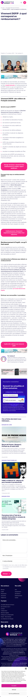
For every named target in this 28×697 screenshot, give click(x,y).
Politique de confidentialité (7, 614)
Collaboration (4, 610)
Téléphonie (3, 597)
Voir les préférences (14, 693)
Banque (2, 589)
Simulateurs (17, 593)
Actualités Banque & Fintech (7, 604)
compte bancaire (10, 85)
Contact (3, 608)
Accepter (14, 685)
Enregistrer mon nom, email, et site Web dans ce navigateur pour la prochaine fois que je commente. (15, 566)
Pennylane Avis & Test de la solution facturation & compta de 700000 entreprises (13, 517)
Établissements (18, 595)
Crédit (2, 591)
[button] (26, 668)
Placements (3, 593)
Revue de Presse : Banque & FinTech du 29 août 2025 (11, 445)
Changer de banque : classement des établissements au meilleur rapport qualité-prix (14, 166)
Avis (16, 589)
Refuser (14, 689)
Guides (16, 597)
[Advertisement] (14, 36)
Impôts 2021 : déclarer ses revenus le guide (14, 344)
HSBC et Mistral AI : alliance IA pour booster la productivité (12, 481)
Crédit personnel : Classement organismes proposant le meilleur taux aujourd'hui (14, 232)
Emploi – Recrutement (6, 616)
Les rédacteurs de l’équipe (7, 618)
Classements (18, 591)
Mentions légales (5, 612)
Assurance (3, 595)
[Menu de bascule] (25, 2)
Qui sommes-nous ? (5, 606)
